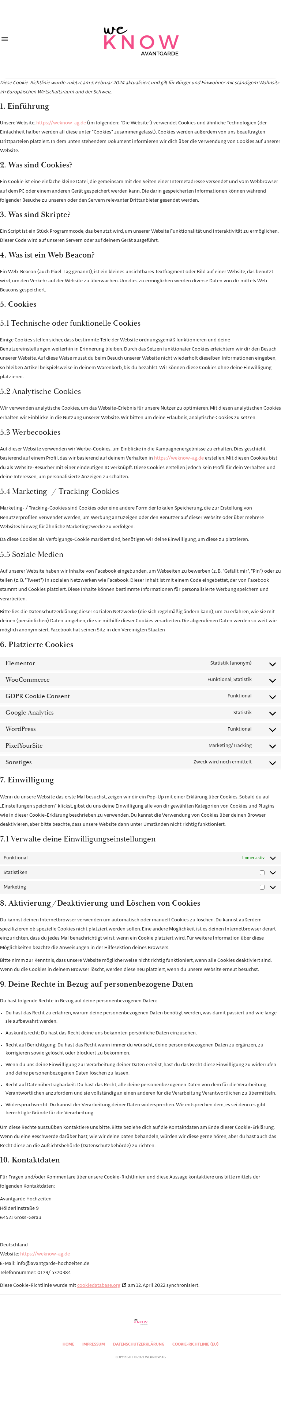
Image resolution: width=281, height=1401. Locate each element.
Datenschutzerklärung (138, 1344)
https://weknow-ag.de (61, 123)
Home (68, 1344)
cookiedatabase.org (98, 1285)
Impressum (93, 1344)
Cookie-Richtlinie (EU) (195, 1344)
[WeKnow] (140, 39)
